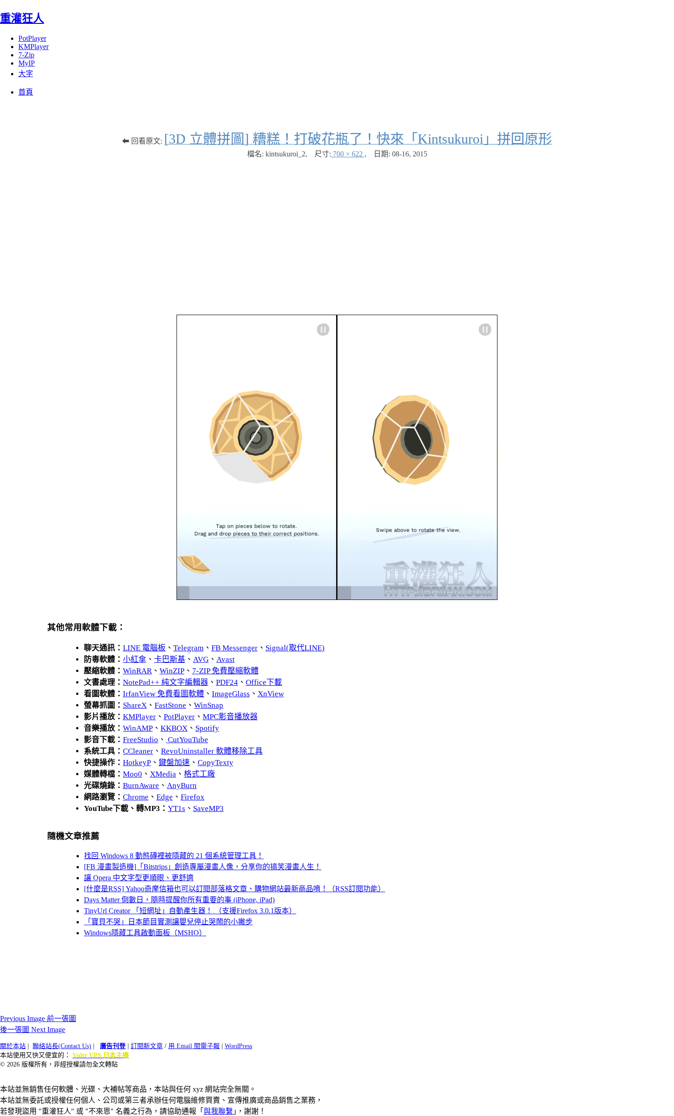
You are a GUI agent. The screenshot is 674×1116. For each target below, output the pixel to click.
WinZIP (172, 670)
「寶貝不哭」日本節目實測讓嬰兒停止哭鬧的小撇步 (168, 922)
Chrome (136, 797)
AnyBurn (182, 785)
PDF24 (227, 682)
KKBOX (174, 728)
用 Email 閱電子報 (194, 1046)
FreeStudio (140, 739)
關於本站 (13, 1046)
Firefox (192, 797)
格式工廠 (199, 774)
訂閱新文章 (147, 1046)
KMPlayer (33, 46)
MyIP (26, 63)
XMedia (163, 774)
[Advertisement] (337, 232)
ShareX (135, 705)
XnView (271, 693)
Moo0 (132, 774)
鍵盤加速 (174, 762)
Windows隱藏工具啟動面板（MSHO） (145, 933)
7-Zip (26, 55)
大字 (25, 74)
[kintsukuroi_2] (337, 597)
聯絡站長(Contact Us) (62, 1046)
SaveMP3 (208, 808)
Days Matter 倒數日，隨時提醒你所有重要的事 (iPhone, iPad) (179, 900)
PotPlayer (32, 38)
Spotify (207, 728)
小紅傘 (134, 659)
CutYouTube (187, 739)
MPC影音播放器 (230, 716)
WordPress (238, 1046)
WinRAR (137, 670)
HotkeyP (137, 762)
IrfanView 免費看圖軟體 (163, 693)
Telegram (188, 648)
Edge (164, 797)
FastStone (170, 705)
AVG (201, 659)
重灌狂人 (22, 18)
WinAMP (138, 728)
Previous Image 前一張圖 (38, 1018)
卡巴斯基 (169, 659)
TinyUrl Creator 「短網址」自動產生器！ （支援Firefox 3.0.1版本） (190, 911)
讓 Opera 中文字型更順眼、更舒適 (138, 878)
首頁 (25, 92)
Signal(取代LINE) (295, 648)
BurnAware (141, 785)
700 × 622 (348, 154)
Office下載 (264, 682)
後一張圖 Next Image (32, 1029)
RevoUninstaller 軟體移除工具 (212, 751)
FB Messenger (234, 648)
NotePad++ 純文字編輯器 (165, 682)
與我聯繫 (218, 1111)
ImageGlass (231, 693)
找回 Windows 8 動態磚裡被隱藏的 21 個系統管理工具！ (174, 856)
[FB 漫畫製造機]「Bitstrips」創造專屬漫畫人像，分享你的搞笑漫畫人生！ (202, 867)
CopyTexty (215, 762)
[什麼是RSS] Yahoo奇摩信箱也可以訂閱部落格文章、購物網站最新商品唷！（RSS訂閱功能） (234, 889)
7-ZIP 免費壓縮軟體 (225, 670)
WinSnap (208, 705)
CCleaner (138, 751)
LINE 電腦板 (144, 648)
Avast (225, 659)
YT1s (176, 808)
